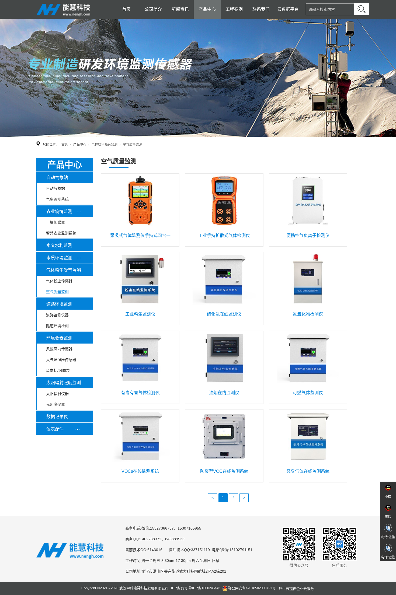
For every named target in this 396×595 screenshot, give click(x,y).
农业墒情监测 (59, 211)
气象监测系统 (57, 199)
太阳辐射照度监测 (63, 382)
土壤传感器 (55, 222)
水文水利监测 (59, 245)
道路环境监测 (59, 304)
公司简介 (153, 9)
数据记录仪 (57, 416)
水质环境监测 (59, 258)
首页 (126, 9)
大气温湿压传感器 (61, 360)
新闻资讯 (180, 9)
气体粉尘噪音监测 (104, 144)
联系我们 (261, 9)
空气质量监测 (57, 292)
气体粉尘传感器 (59, 281)
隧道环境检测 (57, 326)
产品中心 (207, 9)
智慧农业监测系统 (61, 233)
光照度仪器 (55, 404)
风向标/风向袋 (58, 370)
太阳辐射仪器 (57, 393)
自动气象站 (57, 177)
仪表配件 (55, 429)
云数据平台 (288, 9)
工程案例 (234, 9)
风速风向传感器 (59, 349)
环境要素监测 (59, 338)
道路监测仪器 (57, 315)
